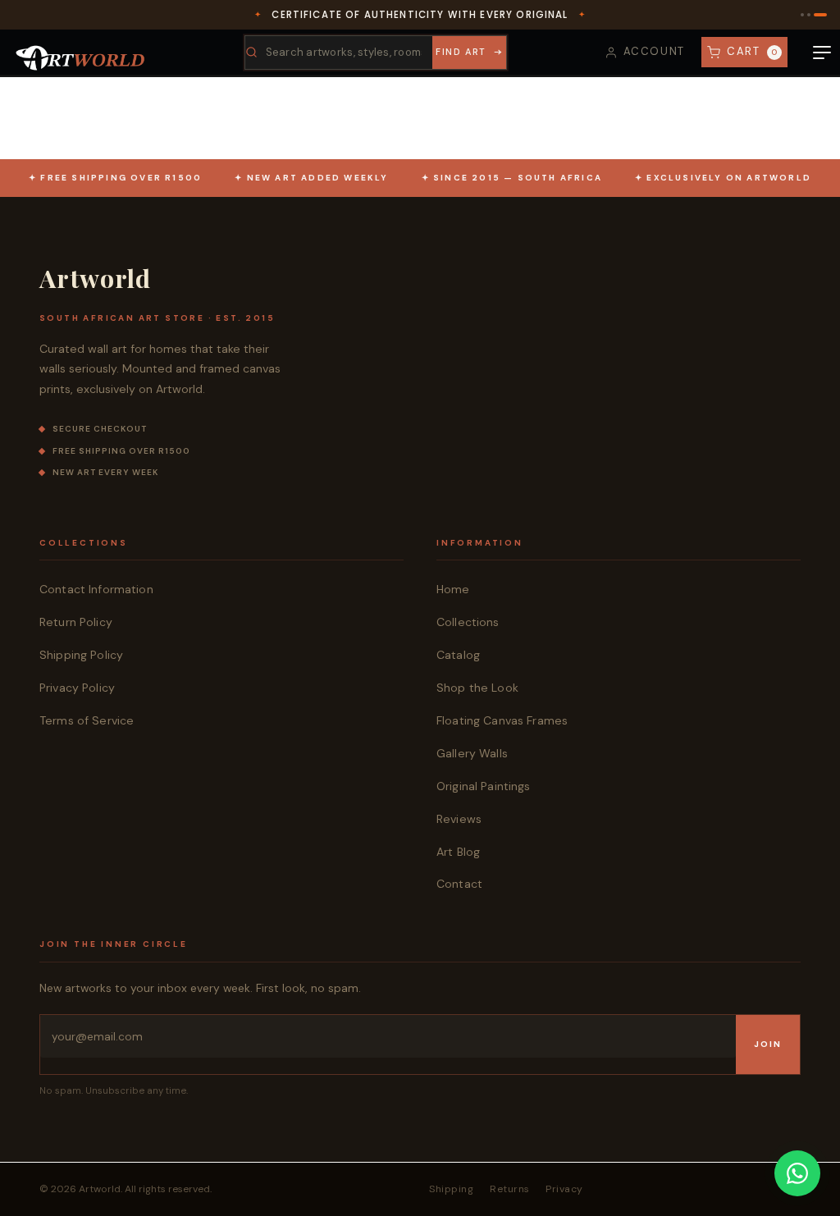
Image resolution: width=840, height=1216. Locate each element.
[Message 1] (802, 14)
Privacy (564, 1188)
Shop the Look (477, 687)
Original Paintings (483, 786)
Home (453, 589)
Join (768, 1044)
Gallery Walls (472, 753)
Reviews (459, 818)
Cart (752, 51)
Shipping (451, 1188)
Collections (468, 622)
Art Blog (458, 851)
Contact (459, 883)
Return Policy (75, 622)
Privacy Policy (77, 687)
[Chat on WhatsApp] (797, 1173)
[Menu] (822, 52)
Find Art (461, 51)
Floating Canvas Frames (502, 720)
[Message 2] (808, 14)
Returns (509, 1188)
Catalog (458, 654)
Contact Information (96, 589)
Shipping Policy (81, 654)
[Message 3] (820, 14)
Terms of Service (86, 720)
